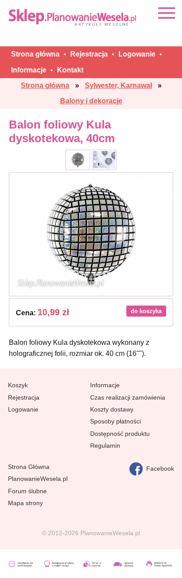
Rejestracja (23, 397)
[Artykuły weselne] (73, 17)
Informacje (105, 385)
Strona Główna (28, 466)
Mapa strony (25, 502)
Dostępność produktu (120, 433)
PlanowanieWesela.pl (38, 478)
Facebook (158, 468)
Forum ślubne (27, 491)
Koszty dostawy (111, 409)
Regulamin (105, 445)
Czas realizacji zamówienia (127, 397)
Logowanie (23, 409)
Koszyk (18, 385)
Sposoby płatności (115, 421)
